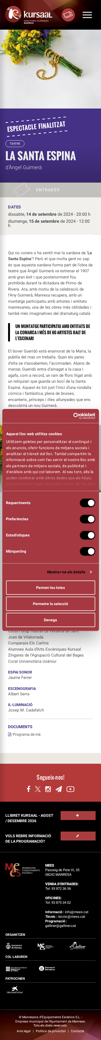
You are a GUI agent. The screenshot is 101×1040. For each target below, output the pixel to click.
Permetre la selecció (50, 603)
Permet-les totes (50, 587)
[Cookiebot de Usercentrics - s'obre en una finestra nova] (72, 416)
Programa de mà (27, 734)
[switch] (87, 519)
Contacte (77, 1031)
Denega (50, 619)
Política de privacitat (51, 1031)
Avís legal (24, 1031)
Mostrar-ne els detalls (66, 572)
